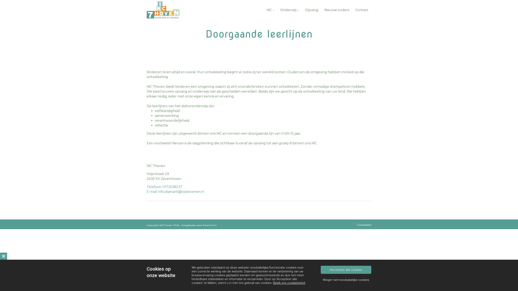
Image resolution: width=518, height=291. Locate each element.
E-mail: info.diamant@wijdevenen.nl (175, 192)
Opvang (311, 10)
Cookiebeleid (364, 224)
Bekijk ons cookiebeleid (289, 283)
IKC (269, 10)
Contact (361, 10)
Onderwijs (288, 10)
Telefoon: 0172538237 (164, 187)
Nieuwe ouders (336, 10)
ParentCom (210, 225)
